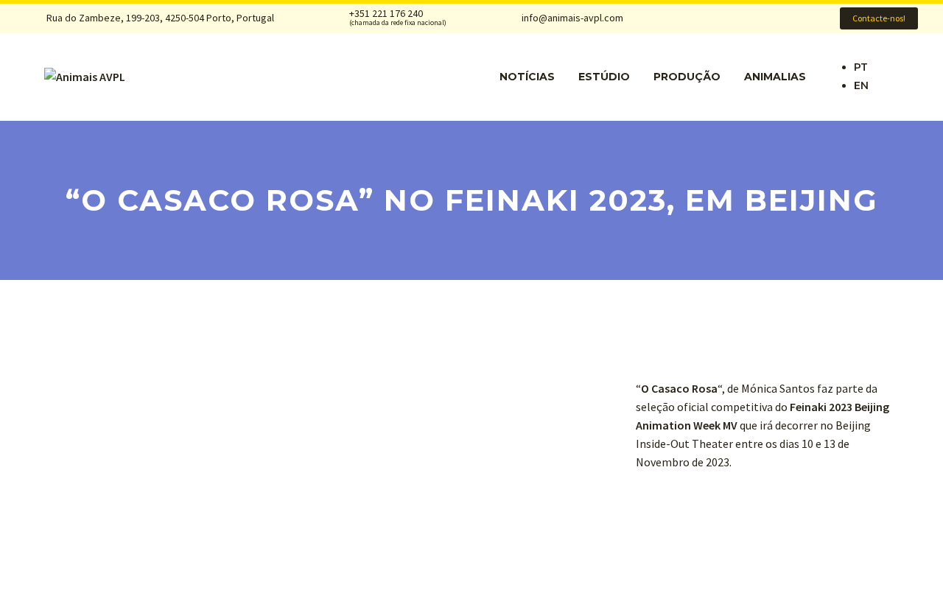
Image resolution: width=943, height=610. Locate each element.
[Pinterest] (775, 18)
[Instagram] (752, 18)
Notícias (527, 76)
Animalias (775, 76)
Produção (687, 76)
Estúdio (604, 76)
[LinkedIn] (729, 18)
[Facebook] (706, 18)
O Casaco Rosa (679, 388)
